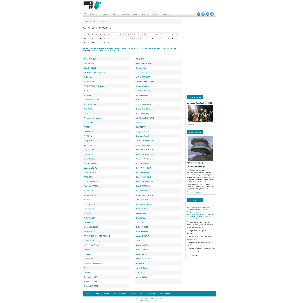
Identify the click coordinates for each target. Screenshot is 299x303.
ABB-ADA (94, 48)
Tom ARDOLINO (90, 150)
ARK (85, 268)
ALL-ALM (132, 48)
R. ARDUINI (88, 154)
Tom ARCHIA (89, 63)
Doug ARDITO (89, 140)
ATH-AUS (111, 50)
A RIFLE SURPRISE (91, 245)
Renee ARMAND (142, 86)
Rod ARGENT (89, 209)
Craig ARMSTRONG (143, 159)
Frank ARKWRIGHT (143, 63)
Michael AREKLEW (91, 163)
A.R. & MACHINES (143, 77)
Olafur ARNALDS (142, 209)
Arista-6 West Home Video (93, 263)
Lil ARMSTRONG (142, 172)
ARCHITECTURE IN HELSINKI (95, 86)
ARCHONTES (89, 95)
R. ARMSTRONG (142, 190)
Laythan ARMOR (142, 136)
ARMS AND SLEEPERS (145, 140)
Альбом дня (195, 132)
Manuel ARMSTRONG (144, 181)
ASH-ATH (103, 50)
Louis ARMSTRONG (143, 177)
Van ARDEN (88, 131)
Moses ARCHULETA (91, 100)
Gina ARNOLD (141, 263)
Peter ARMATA (141, 100)
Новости (93, 14)
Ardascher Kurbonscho (92, 118)
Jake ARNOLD (141, 268)
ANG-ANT (166, 48)
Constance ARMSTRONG (145, 154)
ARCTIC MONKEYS (91, 104)
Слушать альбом (195, 192)
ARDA (86, 113)
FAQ (141, 293)
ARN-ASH (95, 50)
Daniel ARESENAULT (92, 181)
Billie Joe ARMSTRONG (145, 150)
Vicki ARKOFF (141, 59)
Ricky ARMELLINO (143, 113)
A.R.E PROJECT (90, 172)
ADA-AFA (102, 48)
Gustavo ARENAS (90, 168)
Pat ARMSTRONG (143, 186)
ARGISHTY (88, 213)
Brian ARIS (88, 254)
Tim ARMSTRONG (143, 200)
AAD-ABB (86, 48)
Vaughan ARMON (142, 131)
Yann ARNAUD (141, 222)
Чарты (134, 14)
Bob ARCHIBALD (90, 68)
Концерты (104, 14)
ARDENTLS (88, 127)
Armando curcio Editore (145, 81)
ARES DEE (88, 177)
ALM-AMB (140, 48)
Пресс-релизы (165, 293)
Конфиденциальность (101, 293)
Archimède (88, 77)
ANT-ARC (174, 48)
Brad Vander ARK (90, 277)
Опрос (195, 200)
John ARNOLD (141, 277)
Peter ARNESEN (142, 227)
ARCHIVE (87, 90)
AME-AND (149, 48)
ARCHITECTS (89, 81)
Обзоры (145, 14)
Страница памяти (119, 293)
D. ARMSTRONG (142, 163)
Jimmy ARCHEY (90, 59)
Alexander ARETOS (91, 186)
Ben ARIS (87, 249)
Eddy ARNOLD (141, 254)
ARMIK (138, 122)
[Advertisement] (149, 5)
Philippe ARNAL (142, 213)
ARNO (138, 240)
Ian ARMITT (140, 127)
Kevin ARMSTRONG (143, 168)
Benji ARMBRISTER (143, 109)
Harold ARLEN (141, 68)
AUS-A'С (119, 50)
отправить (195, 255)
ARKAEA (87, 272)
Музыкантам (151, 293)
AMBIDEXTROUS (195, 162)
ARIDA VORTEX (90, 231)
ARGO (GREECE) (90, 218)
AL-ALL (125, 48)
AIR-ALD (118, 48)
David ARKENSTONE (92, 286)
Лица (115, 14)
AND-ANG (157, 48)
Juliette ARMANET (143, 90)
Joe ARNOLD (141, 272)
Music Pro (155, 14)
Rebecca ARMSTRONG (145, 195)
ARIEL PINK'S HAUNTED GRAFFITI (97, 236)
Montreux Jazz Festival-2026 (199, 103)
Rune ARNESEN (142, 231)
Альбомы (125, 14)
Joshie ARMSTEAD (143, 145)
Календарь (166, 14)
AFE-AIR (110, 48)
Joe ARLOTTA (141, 72)
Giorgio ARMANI (142, 95)
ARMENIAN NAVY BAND (145, 118)
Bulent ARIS (88, 259)
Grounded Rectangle (196, 166)
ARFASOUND (89, 190)
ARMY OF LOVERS (143, 204)
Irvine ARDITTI (89, 145)
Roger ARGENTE (90, 204)
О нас (87, 293)
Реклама (133, 293)
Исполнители (90, 21)
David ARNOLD (142, 249)
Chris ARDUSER (90, 159)
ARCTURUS (88, 109)
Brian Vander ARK (90, 281)
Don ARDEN (88, 122)
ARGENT (87, 200)
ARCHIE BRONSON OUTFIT (94, 72)
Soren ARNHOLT (142, 236)
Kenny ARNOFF (142, 245)
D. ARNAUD (140, 218)
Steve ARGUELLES (91, 227)
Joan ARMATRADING (144, 104)
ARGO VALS (88, 222)
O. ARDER (88, 136)
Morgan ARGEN (90, 195)
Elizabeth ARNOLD (143, 259)
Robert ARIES (89, 240)
